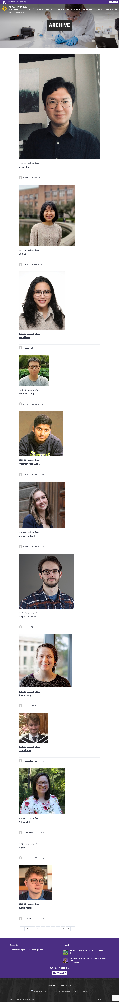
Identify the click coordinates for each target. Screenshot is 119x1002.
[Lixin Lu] (59, 215)
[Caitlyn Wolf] (59, 791)
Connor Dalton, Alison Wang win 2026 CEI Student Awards (86, 950)
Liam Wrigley (25, 750)
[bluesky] (51, 968)
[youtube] (63, 969)
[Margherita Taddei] (59, 504)
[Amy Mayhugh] (59, 660)
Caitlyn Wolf (25, 822)
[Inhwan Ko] (59, 106)
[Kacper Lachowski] (59, 581)
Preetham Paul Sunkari (30, 463)
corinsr (27, 177)
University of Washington (24, 999)
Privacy (100, 999)
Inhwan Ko (24, 167)
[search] (116, 9)
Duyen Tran (24, 847)
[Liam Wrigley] (59, 728)
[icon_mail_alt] (67, 968)
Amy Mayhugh (26, 695)
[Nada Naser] (59, 300)
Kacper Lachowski (27, 616)
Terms (107, 999)
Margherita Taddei (28, 536)
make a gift (113, 2)
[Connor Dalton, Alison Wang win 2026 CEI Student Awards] (65, 952)
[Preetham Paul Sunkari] (59, 433)
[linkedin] (59, 968)
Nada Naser (24, 337)
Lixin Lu (22, 253)
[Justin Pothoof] (59, 882)
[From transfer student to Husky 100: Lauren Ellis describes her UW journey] (65, 960)
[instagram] (55, 968)
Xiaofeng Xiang (26, 393)
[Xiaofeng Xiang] (59, 370)
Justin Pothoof (26, 907)
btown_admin (29, 761)
